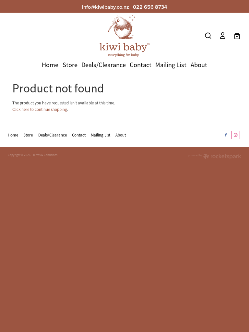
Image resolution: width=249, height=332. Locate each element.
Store (70, 65)
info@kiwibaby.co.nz (105, 7)
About (199, 65)
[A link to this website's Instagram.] (235, 135)
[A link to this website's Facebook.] (226, 135)
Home (50, 65)
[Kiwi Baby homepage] (124, 36)
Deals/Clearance (103, 65)
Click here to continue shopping (39, 109)
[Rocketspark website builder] (214, 157)
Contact (140, 65)
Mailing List (170, 65)
